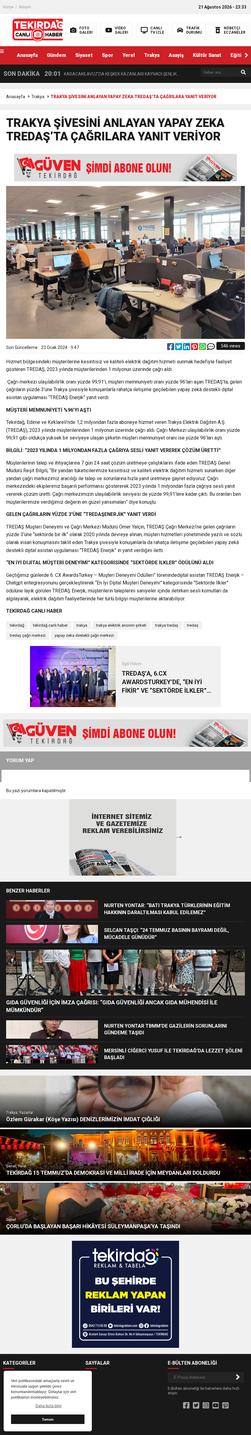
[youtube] (215, 1405)
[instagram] (206, 1405)
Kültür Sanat (207, 55)
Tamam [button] (48, 1419)
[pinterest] (195, 348)
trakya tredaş (166, 625)
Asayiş (176, 55)
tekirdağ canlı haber (50, 625)
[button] (246, 55)
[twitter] (179, 348)
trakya (82, 625)
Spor (107, 55)
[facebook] (171, 348)
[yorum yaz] (211, 348)
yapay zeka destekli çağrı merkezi (84, 635)
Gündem (56, 55)
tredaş (192, 625)
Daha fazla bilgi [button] (49, 1406)
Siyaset (84, 55)
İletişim (25, 7)
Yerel (128, 55)
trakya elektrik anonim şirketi (121, 625)
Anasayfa (27, 55)
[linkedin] (187, 348)
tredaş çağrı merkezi (28, 635)
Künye (8, 7)
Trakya (151, 55)
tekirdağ (17, 625)
